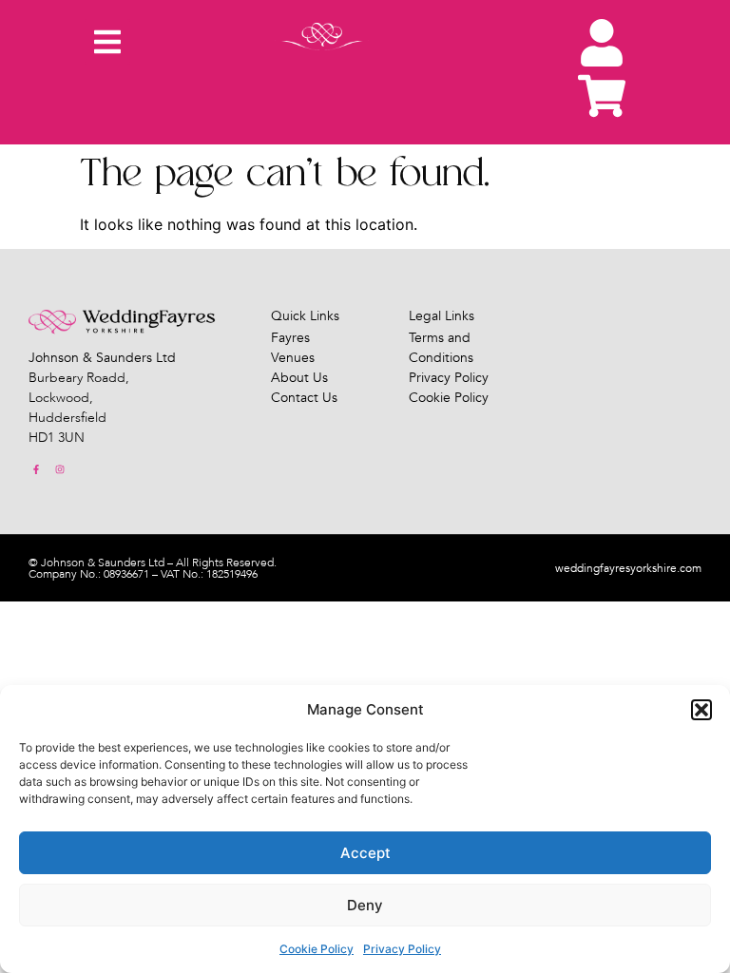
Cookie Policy (316, 949)
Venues (293, 358)
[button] (701, 709)
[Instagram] (59, 469)
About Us (299, 378)
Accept (365, 853)
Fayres (290, 338)
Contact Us (304, 398)
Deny (365, 905)
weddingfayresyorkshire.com (628, 568)
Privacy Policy (402, 949)
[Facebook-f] (36, 469)
